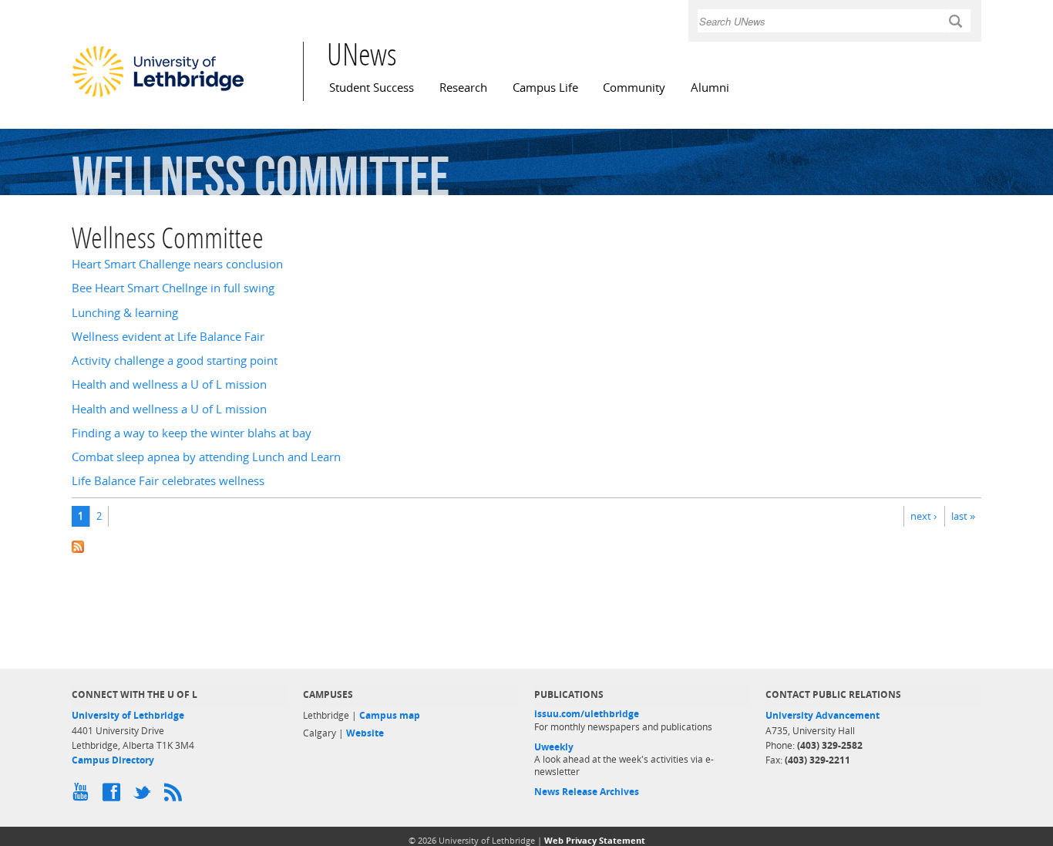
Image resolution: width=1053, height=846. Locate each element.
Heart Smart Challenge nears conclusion (177, 264)
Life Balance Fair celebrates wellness (168, 481)
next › (923, 516)
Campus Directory (113, 760)
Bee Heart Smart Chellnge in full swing (173, 288)
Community (634, 87)
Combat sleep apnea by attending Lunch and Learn (206, 457)
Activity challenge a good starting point (175, 360)
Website (365, 733)
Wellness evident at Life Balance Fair (168, 337)
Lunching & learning (125, 313)
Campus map (389, 715)
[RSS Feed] (175, 795)
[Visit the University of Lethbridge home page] (158, 96)
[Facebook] (114, 795)
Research (463, 87)
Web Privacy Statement (594, 840)
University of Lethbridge (128, 715)
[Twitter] (144, 795)
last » (963, 516)
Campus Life (545, 87)
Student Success (371, 87)
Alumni (710, 87)
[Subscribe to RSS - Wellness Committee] (526, 545)
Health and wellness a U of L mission (169, 384)
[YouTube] (83, 795)
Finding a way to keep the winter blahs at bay (191, 433)
